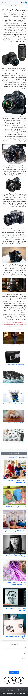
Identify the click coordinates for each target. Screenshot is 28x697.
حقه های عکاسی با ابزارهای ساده (16, 422)
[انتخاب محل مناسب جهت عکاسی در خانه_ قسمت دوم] (14, 469)
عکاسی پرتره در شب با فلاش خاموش (15, 345)
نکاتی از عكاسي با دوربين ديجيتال (16, 506)
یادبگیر (22, 2)
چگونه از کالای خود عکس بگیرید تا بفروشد (16, 637)
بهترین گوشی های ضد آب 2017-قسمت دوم (13, 403)
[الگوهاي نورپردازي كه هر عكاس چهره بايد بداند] (14, 544)
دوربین (18, 329)
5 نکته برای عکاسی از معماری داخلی (15, 531)
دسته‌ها (4, 2)
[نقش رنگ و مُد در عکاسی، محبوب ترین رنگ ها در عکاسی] (14, 571)
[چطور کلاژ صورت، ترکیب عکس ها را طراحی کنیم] (14, 597)
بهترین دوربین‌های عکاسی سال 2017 (14, 10)
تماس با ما (21, 689)
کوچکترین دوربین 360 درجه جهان (16, 364)
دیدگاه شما (23, 659)
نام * (25, 647)
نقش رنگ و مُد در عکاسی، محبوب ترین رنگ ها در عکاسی (16, 583)
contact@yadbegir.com (14, 691)
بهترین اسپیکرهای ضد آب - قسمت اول (14, 384)
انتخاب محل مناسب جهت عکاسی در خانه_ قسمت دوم (15, 481)
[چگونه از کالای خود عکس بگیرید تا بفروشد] (14, 624)
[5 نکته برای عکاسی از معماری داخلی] (14, 519)
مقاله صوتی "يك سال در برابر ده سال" (15, 442)
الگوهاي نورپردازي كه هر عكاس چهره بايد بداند (15, 556)
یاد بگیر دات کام (13, 693)
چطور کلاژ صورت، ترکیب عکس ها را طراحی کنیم (15, 609)
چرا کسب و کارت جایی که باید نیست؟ (14, 6)
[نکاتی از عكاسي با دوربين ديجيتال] (14, 495)
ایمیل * (24, 653)
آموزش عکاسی (13, 457)
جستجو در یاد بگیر (13, 453)
